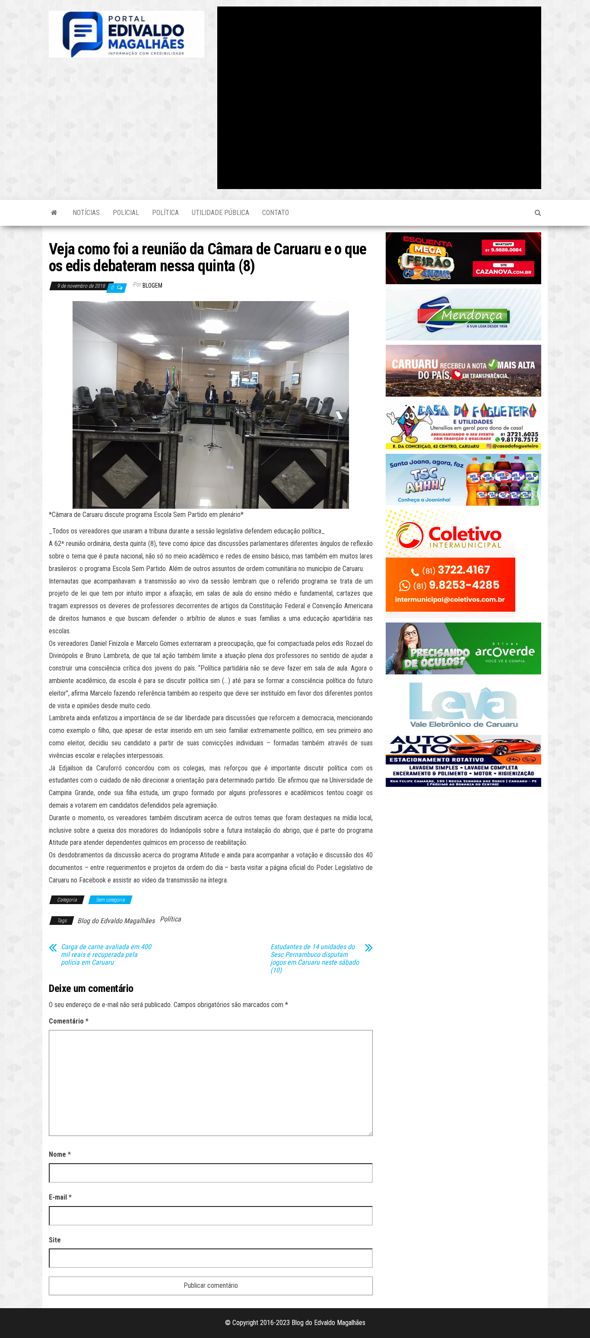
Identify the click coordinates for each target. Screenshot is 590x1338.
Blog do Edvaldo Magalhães (116, 921)
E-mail (60, 1197)
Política (165, 213)
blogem (152, 285)
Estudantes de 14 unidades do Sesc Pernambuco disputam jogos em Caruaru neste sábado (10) (314, 958)
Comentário (69, 1021)
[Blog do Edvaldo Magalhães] (54, 213)
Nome (60, 1154)
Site (55, 1240)
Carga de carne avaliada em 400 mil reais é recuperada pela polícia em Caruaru (106, 954)
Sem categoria (110, 900)
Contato (275, 213)
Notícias (86, 213)
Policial (126, 213)
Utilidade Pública (220, 213)
